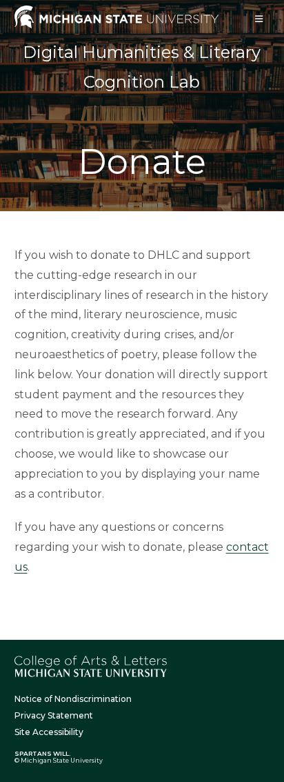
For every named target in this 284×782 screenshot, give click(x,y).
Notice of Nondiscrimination (73, 699)
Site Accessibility (48, 732)
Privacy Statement (53, 715)
